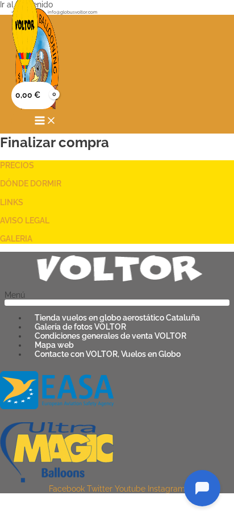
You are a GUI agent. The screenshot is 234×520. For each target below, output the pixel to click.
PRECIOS (17, 165)
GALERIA (16, 238)
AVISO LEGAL (24, 220)
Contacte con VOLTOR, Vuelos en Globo (108, 354)
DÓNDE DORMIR (30, 183)
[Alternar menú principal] (45, 121)
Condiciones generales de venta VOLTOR (110, 335)
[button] (117, 298)
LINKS (11, 202)
